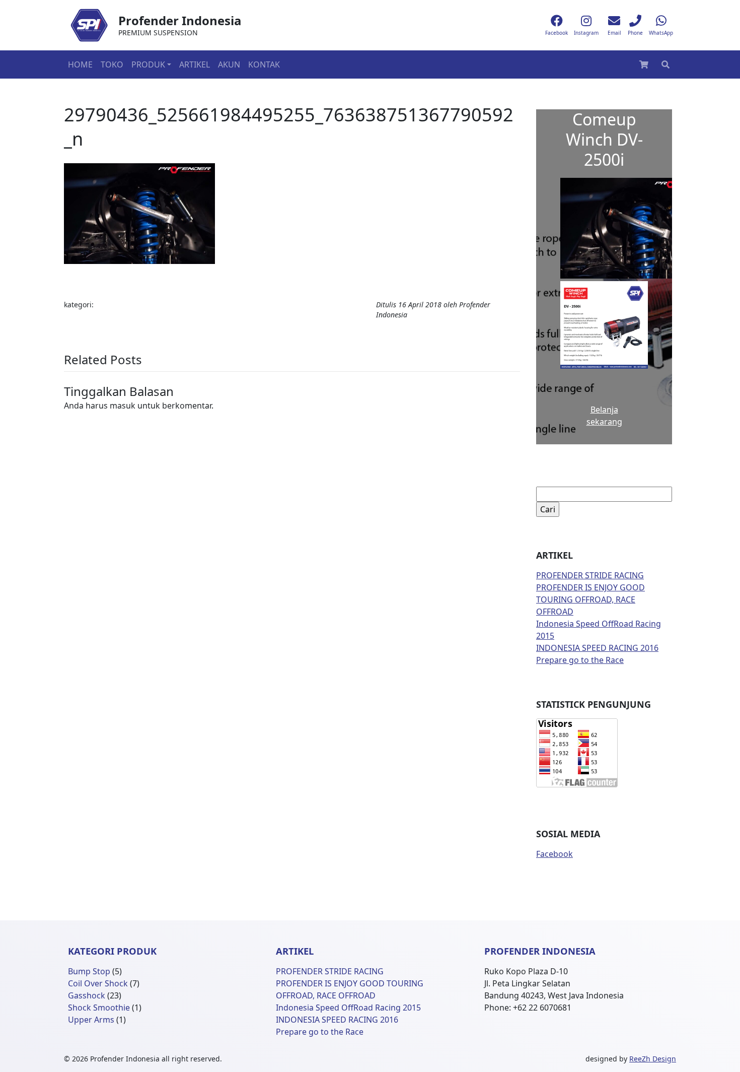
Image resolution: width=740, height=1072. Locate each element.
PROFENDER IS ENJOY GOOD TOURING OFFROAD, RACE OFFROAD (590, 599)
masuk (122, 405)
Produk (148, 64)
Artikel (194, 64)
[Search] (665, 64)
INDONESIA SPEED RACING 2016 (597, 647)
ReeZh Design (652, 1058)
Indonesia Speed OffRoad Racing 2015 (348, 1007)
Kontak (264, 64)
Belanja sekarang (604, 415)
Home (80, 64)
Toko (112, 64)
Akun (229, 64)
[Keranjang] (644, 64)
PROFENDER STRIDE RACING (590, 575)
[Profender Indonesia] (89, 25)
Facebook (554, 853)
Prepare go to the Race (580, 659)
